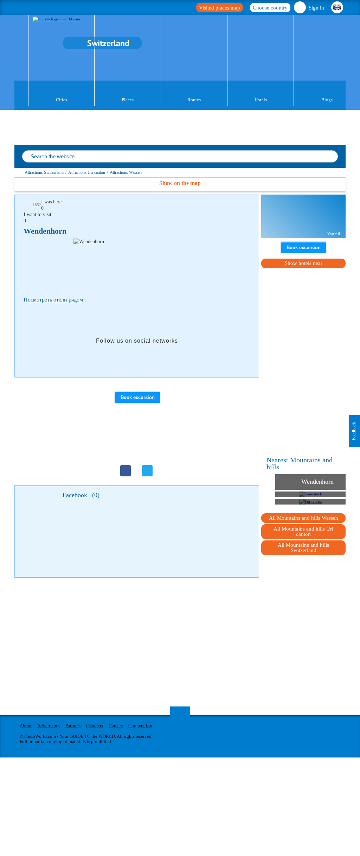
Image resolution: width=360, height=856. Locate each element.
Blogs (327, 99)
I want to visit (37, 214)
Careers (116, 725)
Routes (194, 99)
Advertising (48, 725)
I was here (51, 201)
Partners (73, 725)
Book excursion (138, 397)
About (26, 725)
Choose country (270, 8)
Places (128, 99)
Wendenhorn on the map (300, 221)
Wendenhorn (317, 481)
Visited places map (219, 8)
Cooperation (140, 725)
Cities (61, 99)
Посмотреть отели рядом (53, 300)
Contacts (94, 725)
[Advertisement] (151, 266)
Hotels (261, 99)
